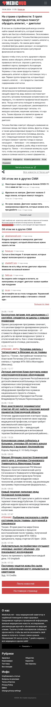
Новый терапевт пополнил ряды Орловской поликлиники (20, 493)
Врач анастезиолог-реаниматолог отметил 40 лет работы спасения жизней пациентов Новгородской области (25, 409)
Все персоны (31, 664)
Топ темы (6, 664)
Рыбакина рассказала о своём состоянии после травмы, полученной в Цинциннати (24, 520)
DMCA (4, 688)
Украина (7, 163)
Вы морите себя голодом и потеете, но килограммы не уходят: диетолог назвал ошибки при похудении (25, 282)
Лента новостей (25, 583)
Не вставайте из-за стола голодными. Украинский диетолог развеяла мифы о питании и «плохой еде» (25, 297)
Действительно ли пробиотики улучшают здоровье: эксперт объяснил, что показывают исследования (25, 548)
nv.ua (7, 290)
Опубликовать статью (11, 676)
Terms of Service (8, 682)
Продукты (18, 159)
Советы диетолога (32, 159)
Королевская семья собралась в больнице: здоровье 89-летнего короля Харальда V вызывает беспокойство (24, 443)
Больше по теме (41, 304)
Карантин (29, 661)
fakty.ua (8, 275)
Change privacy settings (11, 691)
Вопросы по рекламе (10, 679)
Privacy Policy (7, 685)
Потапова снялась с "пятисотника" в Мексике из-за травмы (24, 351)
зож (44, 159)
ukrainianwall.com (13, 236)
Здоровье (6, 658)
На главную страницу (25, 590)
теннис (7, 349)
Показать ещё (25, 215)
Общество (30, 658)
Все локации (7, 667)
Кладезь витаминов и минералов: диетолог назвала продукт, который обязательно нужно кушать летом (24, 242)
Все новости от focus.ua (35, 172)
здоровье (7, 159)
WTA (16, 349)
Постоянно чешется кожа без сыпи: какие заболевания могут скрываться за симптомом (25, 568)
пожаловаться (7, 225)
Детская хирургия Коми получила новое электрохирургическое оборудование (24, 373)
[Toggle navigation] (45, 3)
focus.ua (9, 251)
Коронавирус (7, 661)
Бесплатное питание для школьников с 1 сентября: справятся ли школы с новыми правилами (25, 317)
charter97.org (11, 263)
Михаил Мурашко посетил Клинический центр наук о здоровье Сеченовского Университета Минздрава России (24, 460)
